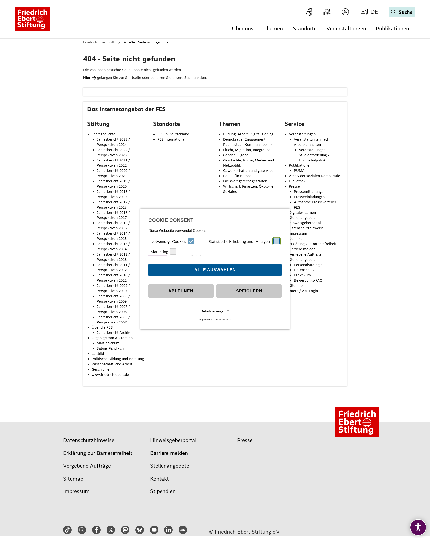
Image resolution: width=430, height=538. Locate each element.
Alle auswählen (215, 270)
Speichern (249, 291)
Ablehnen (180, 291)
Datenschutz (223, 319)
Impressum (205, 319)
